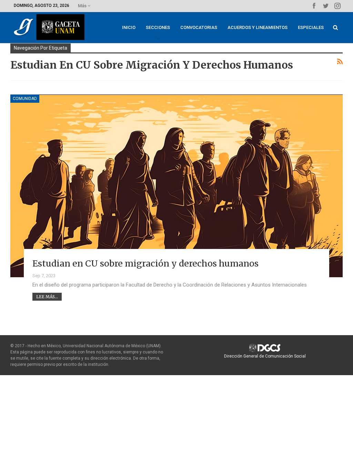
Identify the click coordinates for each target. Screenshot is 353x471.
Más (83, 5)
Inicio (128, 27)
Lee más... (47, 296)
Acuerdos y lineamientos (258, 27)
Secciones (158, 27)
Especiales (311, 27)
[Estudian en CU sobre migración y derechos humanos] (176, 185)
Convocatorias (198, 27)
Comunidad (25, 98)
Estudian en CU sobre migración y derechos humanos (145, 263)
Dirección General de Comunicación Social (265, 356)
